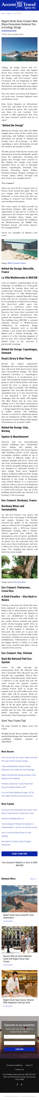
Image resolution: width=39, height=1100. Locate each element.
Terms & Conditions (14, 1065)
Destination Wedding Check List (13, 818)
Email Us (19, 862)
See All (33, 879)
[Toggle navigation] (3, 11)
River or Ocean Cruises (15, 34)
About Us (29, 1065)
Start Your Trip (19, 854)
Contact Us (19, 1069)
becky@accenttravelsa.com (14, 1074)
